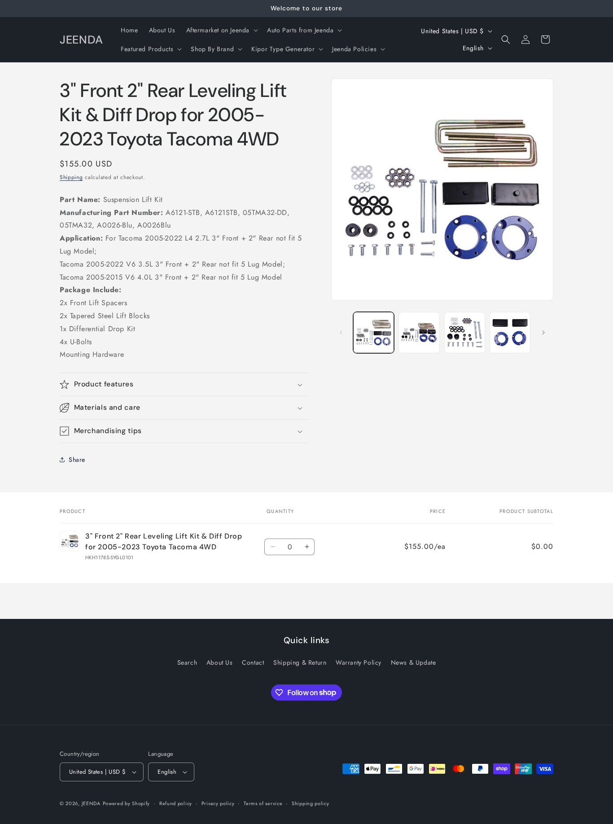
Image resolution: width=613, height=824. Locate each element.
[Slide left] (341, 332)
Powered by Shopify (126, 803)
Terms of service (263, 803)
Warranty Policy (358, 662)
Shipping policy (310, 803)
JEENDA (91, 803)
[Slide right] (543, 332)
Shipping (71, 177)
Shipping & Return (299, 662)
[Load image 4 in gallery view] (510, 332)
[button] (221, 30)
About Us (219, 662)
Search (187, 662)
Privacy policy (218, 803)
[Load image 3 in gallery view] (464, 332)
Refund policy (175, 803)
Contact (253, 662)
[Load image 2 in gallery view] (418, 332)
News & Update (413, 662)
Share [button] (77, 459)
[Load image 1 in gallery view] (373, 332)
